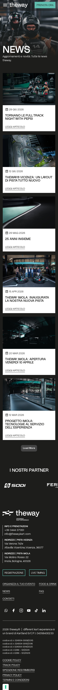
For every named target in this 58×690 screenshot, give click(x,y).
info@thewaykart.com (18, 533)
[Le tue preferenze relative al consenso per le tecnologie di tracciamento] (6, 687)
